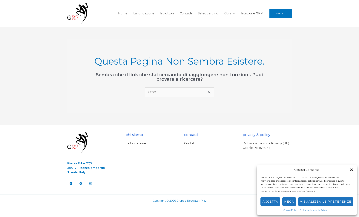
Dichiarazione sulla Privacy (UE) (266, 143)
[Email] (90, 183)
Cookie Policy (290, 210)
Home (122, 13)
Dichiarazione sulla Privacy (314, 210)
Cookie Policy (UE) (256, 148)
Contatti (186, 13)
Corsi (227, 13)
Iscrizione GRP (252, 13)
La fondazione (143, 13)
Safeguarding (208, 13)
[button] (351, 170)
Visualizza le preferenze (325, 201)
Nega (289, 201)
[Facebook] (70, 183)
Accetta (270, 201)
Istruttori (167, 13)
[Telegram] (80, 183)
